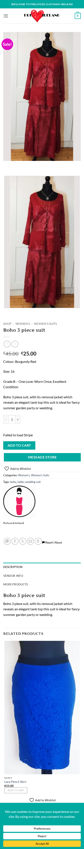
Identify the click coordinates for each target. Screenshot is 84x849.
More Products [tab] (15, 584)
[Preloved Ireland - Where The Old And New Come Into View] (42, 15)
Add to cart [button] (16, 790)
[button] (5, 16)
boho (13, 482)
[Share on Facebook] (15, 541)
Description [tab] (12, 567)
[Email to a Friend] (30, 541)
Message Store (42, 457)
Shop (7, 323)
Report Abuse (53, 542)
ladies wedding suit (29, 482)
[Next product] (7, 344)
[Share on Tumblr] (38, 541)
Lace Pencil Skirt (15, 781)
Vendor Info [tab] (13, 575)
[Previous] (7, 165)
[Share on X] (22, 541)
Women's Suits (45, 323)
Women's (23, 323)
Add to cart (19, 445)
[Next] (19, 165)
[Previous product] (14, 344)
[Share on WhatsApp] (7, 541)
